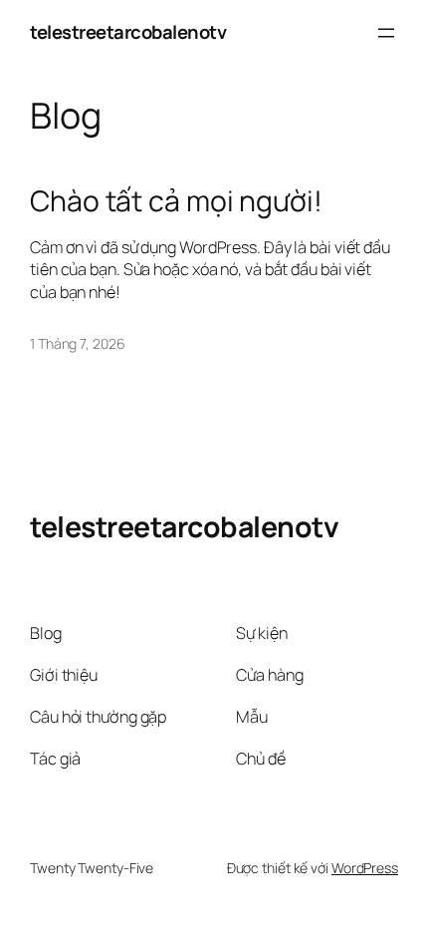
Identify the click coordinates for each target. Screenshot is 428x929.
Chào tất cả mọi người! (176, 201)
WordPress (364, 867)
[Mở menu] (386, 33)
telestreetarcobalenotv (128, 32)
